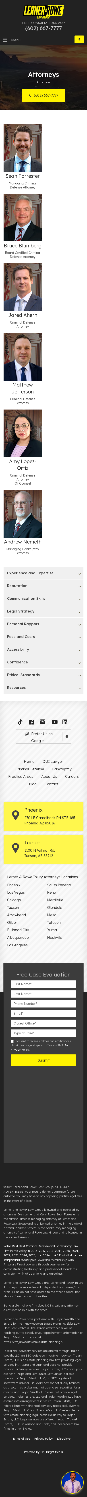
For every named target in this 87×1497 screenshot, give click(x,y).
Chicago (14, 900)
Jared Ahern (22, 315)
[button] (21, 723)
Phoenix (14, 885)
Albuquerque (18, 937)
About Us (49, 776)
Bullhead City (18, 930)
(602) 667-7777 (45, 95)
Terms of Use (21, 1438)
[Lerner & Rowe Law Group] (43, 12)
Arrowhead (16, 915)
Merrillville (55, 900)
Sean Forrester (23, 176)
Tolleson (54, 922)
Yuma (52, 930)
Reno (51, 892)
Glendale (54, 907)
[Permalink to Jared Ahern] (23, 287)
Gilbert (13, 922)
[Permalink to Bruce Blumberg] (23, 217)
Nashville (54, 937)
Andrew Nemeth (22, 542)
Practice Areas (20, 776)
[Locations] (79, 39)
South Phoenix (59, 885)
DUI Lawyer (53, 761)
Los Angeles (17, 945)
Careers (72, 776)
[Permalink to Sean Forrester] (23, 147)
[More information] (66, 736)
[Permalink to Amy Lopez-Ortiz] (23, 433)
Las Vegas (16, 892)
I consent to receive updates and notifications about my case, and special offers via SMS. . (41, 1045)
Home (29, 761)
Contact (51, 784)
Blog (33, 784)
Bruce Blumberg (22, 246)
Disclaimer (64, 1438)
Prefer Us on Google (42, 737)
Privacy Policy (43, 1438)
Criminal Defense (29, 769)
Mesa (51, 915)
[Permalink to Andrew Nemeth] (23, 513)
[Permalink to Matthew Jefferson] (23, 356)
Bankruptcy (62, 769)
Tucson (13, 907)
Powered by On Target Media (43, 1452)
